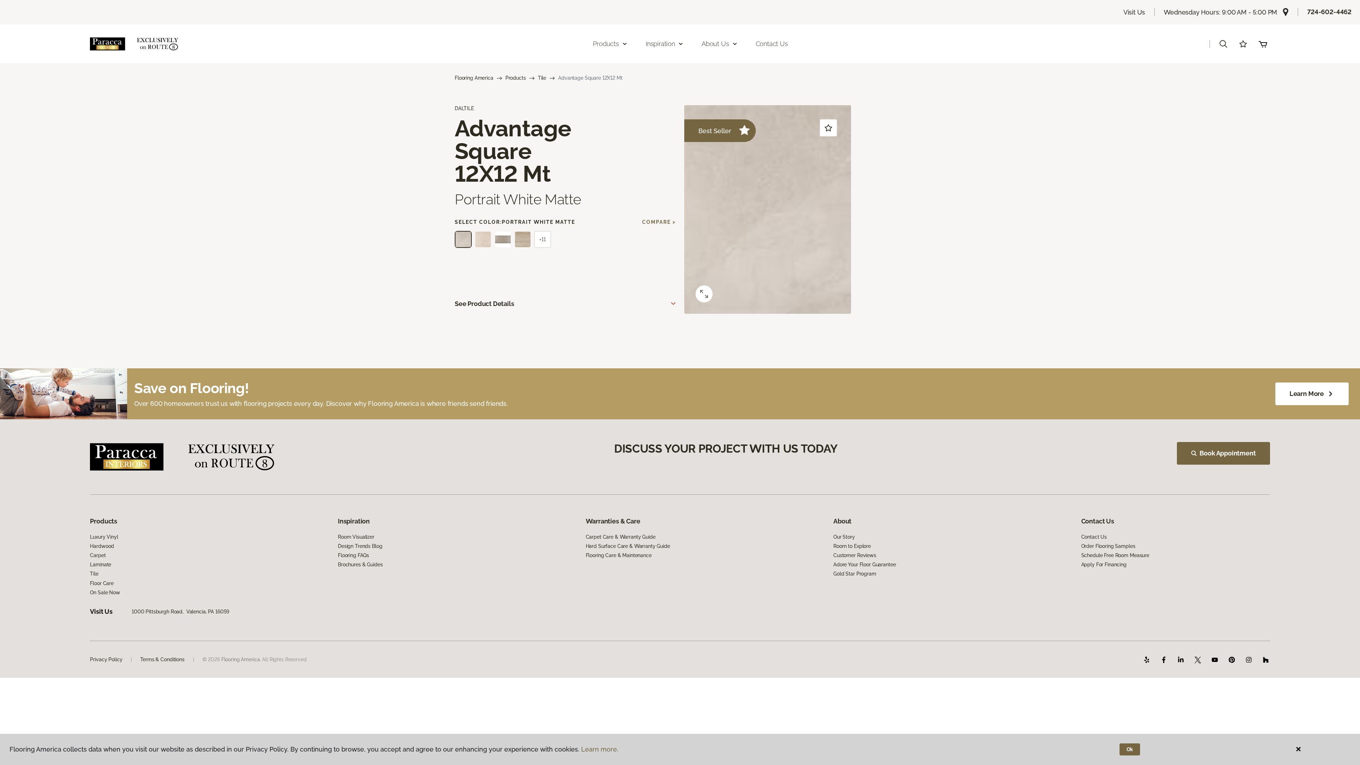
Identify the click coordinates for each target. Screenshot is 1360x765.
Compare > (659, 222)
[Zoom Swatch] (704, 293)
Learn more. (599, 749)
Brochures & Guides (360, 564)
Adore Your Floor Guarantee (864, 564)
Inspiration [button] (660, 43)
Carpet (98, 555)
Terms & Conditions (162, 659)
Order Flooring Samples (1108, 546)
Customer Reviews (854, 555)
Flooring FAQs (353, 555)
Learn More (1307, 393)
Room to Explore (852, 546)
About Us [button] (715, 43)
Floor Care (102, 583)
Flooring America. (241, 659)
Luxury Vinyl (104, 537)
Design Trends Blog (360, 546)
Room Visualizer (356, 537)
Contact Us (772, 43)
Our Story (844, 537)
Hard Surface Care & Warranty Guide (628, 546)
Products (515, 78)
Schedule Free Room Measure (1115, 555)
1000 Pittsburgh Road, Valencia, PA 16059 (180, 611)
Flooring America (474, 78)
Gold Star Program (854, 574)
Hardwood (102, 546)
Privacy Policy (106, 659)
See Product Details (484, 303)
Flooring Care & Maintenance (619, 555)
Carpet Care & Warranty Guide (621, 537)
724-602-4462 (1329, 12)
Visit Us (1134, 12)
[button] (1223, 44)
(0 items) (1263, 44)
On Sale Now (105, 592)
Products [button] (606, 43)
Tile (542, 78)
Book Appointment (1228, 453)
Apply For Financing (1104, 564)
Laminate (100, 564)
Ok (1130, 749)
